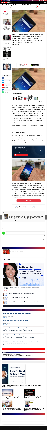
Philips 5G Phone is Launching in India (11, 334)
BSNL (18, 417)
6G (3, 416)
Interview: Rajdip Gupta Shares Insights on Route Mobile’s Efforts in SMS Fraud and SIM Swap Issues (34, 409)
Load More (23, 348)
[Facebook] (16, 207)
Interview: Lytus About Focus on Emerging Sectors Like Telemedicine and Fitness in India (12, 409)
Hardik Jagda (5, 13)
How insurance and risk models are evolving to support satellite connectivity (6, 32)
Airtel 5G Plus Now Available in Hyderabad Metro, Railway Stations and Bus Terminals (22, 341)
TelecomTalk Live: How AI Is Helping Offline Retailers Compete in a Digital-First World (33, 397)
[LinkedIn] (27, 207)
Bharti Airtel (5, 417)
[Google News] (39, 207)
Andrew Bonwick (6, 26)
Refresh (4, 312)
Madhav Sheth (6, 43)
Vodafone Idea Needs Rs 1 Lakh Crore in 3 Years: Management (17, 313)
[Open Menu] (45, 2)
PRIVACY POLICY (33, 428)
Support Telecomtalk (6, 0)
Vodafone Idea (33, 417)
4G (31, 416)
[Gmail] (23, 207)
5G (17, 416)
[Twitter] (20, 207)
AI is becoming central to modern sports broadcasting (6, 17)
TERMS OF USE (26, 428)
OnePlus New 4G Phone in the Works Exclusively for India (16, 327)
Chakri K (12, 7)
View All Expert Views (23, 306)
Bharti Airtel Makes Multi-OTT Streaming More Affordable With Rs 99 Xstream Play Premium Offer (26, 250)
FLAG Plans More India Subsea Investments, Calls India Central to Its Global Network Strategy (21, 386)
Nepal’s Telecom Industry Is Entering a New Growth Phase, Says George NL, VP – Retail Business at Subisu (11, 397)
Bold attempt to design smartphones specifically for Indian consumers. (7, 49)
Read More (28, 200)
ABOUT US (13, 428)
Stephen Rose (5, 58)
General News (33, 419)
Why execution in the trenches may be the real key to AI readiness (7, 62)
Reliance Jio (5, 419)
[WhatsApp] (30, 207)
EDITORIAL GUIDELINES (19, 428)
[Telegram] (33, 207)
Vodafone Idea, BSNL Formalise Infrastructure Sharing (15, 320)
